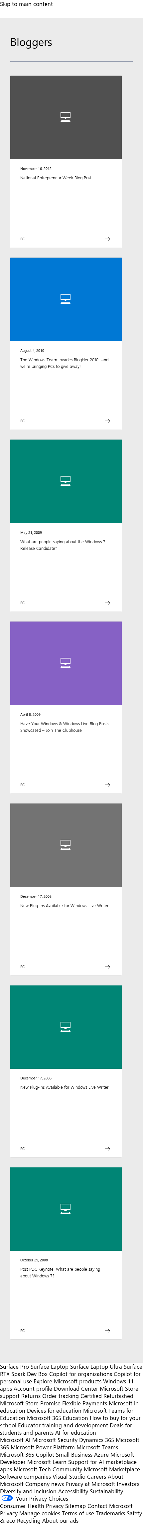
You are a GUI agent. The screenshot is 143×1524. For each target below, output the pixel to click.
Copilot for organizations (80, 1373)
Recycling (29, 1520)
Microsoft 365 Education (57, 1417)
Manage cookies (39, 1513)
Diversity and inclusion (28, 1491)
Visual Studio (69, 1476)
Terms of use (78, 1513)
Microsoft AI (15, 1439)
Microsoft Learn (47, 1461)
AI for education (75, 1432)
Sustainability (106, 1491)
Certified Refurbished (106, 1395)
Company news (44, 1483)
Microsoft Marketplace (112, 1469)
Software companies (25, 1476)
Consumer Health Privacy (32, 1505)
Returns (31, 1395)
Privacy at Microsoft (90, 1483)
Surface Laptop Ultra (96, 1366)
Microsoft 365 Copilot (27, 1454)
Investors (128, 1483)
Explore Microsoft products (67, 1381)
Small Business (74, 1454)
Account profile (33, 1388)
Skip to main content (26, 3)
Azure (101, 1454)
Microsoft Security (54, 1439)
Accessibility (73, 1491)
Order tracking (60, 1395)
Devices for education (54, 1410)
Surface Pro (14, 1366)
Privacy (9, 1513)
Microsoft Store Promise (30, 1403)
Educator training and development (63, 1425)
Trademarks (110, 1513)
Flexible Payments (84, 1403)
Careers (96, 1476)
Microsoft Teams (97, 1447)
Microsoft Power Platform (43, 1447)
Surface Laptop (50, 1366)
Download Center (76, 1388)
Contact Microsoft (110, 1505)
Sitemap (75, 1505)
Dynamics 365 (96, 1439)
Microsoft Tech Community (48, 1469)
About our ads (60, 1520)
